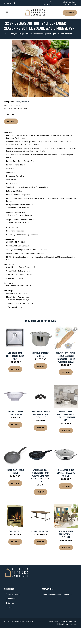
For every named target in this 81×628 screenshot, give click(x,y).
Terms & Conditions (68, 621)
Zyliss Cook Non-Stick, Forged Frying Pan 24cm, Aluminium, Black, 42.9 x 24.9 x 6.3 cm (40, 476)
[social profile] (14, 3)
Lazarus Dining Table (40, 531)
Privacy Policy (62, 624)
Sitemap (73, 624)
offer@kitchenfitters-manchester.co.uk (57, 594)
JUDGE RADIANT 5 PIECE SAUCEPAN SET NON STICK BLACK (40, 414)
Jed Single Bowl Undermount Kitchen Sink (15, 356)
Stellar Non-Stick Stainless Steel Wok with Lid (66, 473)
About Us (12, 599)
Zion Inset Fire (15, 531)
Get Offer (70, 13)
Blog (51, 621)
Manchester (47, 4)
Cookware (25, 101)
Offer (10, 607)
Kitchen (17, 101)
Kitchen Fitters (14, 594)
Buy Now (11, 121)
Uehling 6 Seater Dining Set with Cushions (66, 534)
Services (11, 603)
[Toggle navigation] (7, 12)
